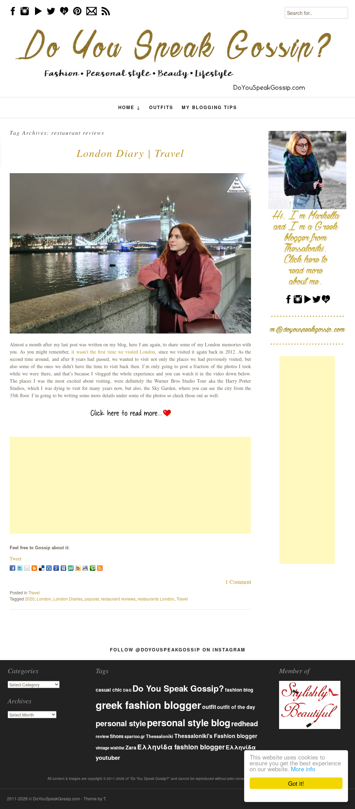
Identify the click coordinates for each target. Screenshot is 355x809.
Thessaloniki (159, 736)
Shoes (116, 736)
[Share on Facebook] (12, 568)
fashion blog (239, 689)
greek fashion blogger (148, 704)
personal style (121, 723)
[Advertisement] (130, 485)
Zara (130, 747)
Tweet (15, 558)
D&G (127, 690)
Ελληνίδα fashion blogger (181, 747)
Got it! (296, 783)
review (102, 736)
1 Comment (238, 581)
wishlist (117, 747)
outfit (209, 707)
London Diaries (68, 599)
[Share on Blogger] (34, 568)
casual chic (109, 689)
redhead (244, 723)
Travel (34, 592)
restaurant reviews (118, 599)
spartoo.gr (134, 736)
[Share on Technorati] (92, 568)
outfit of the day (236, 706)
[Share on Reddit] (85, 568)
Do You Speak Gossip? (178, 688)
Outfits (161, 107)
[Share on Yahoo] (78, 568)
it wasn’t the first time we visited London (113, 351)
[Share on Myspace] (63, 568)
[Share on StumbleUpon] (70, 568)
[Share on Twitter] (20, 568)
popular (92, 599)
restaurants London (156, 599)
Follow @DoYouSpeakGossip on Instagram (177, 649)
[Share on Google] (56, 568)
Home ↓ (129, 107)
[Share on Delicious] (41, 568)
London (44, 599)
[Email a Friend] (27, 568)
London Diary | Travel (130, 153)
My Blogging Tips (209, 107)
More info (303, 768)
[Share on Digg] (49, 568)
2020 (30, 599)
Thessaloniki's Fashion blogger (215, 736)
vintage (102, 748)
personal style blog (188, 722)
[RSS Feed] (100, 568)
